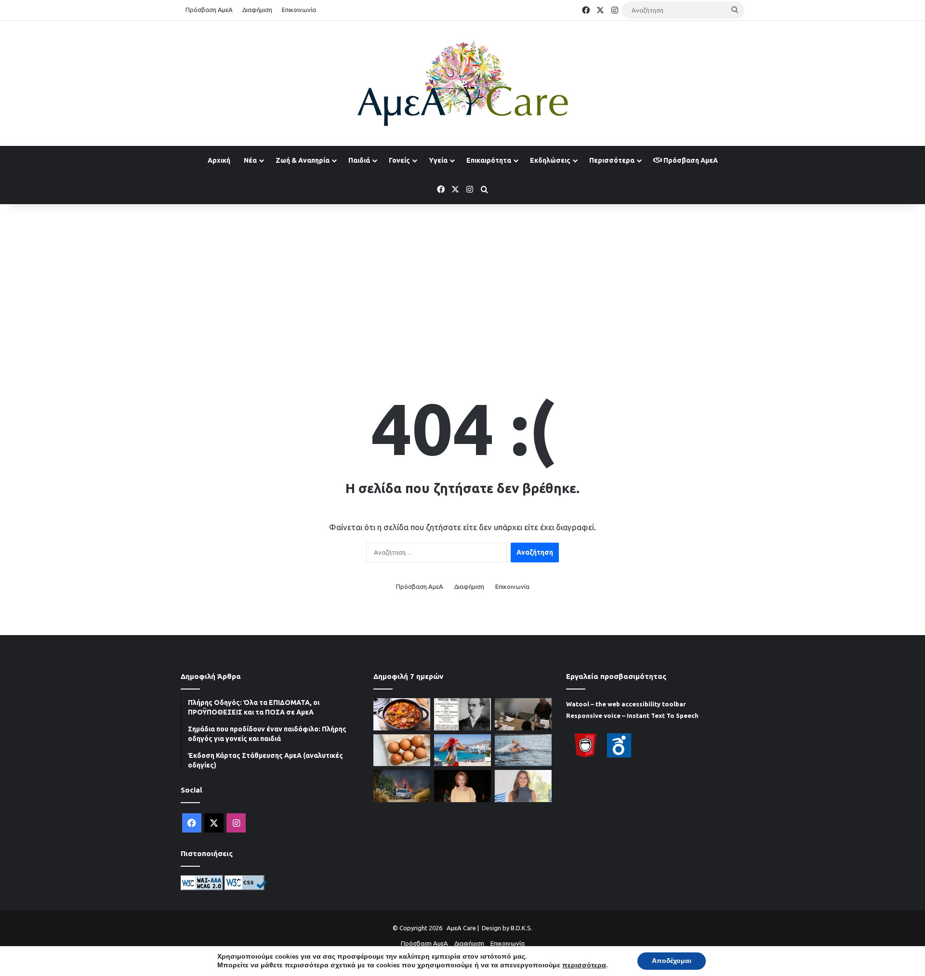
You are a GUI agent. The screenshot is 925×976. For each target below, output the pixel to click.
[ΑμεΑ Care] (462, 83)
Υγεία (438, 160)
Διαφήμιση (257, 9)
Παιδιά (359, 160)
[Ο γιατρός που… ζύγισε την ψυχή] (462, 714)
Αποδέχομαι (671, 960)
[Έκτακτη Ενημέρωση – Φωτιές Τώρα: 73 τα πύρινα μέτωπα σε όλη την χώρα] (401, 786)
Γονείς (399, 160)
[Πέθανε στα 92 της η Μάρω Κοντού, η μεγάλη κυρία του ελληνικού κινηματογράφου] (462, 786)
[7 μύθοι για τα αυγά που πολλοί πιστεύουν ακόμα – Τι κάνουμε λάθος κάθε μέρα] (401, 750)
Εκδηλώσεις (550, 160)
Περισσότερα (611, 160)
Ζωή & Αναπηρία (303, 160)
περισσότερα (584, 965)
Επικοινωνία (299, 9)
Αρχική (219, 160)
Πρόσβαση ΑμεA (690, 160)
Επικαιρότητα (488, 160)
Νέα (250, 160)
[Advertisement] (462, 281)
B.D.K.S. (521, 927)
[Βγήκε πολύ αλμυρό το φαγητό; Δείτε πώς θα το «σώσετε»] (401, 714)
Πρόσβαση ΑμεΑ (209, 9)
